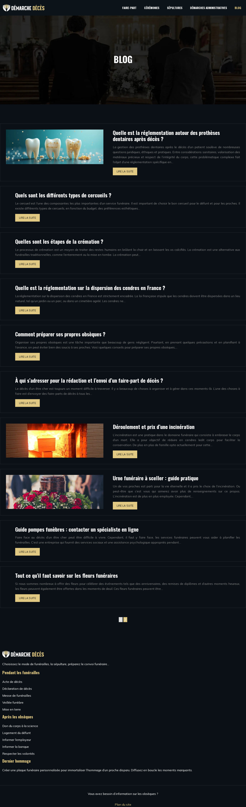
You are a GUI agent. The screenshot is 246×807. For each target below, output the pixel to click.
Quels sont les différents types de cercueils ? (63, 195)
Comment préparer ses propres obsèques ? (60, 334)
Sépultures (174, 8)
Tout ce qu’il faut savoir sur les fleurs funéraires (66, 575)
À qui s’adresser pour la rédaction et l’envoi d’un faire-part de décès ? (89, 380)
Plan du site (123, 804)
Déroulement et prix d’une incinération (153, 427)
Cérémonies (151, 8)
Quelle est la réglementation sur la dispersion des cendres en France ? (90, 288)
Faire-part (129, 8)
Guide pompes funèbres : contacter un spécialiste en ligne (77, 529)
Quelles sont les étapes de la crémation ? (59, 241)
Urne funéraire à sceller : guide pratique (155, 478)
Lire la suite (125, 171)
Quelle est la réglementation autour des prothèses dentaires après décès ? (166, 136)
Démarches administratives (208, 8)
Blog (238, 8)
